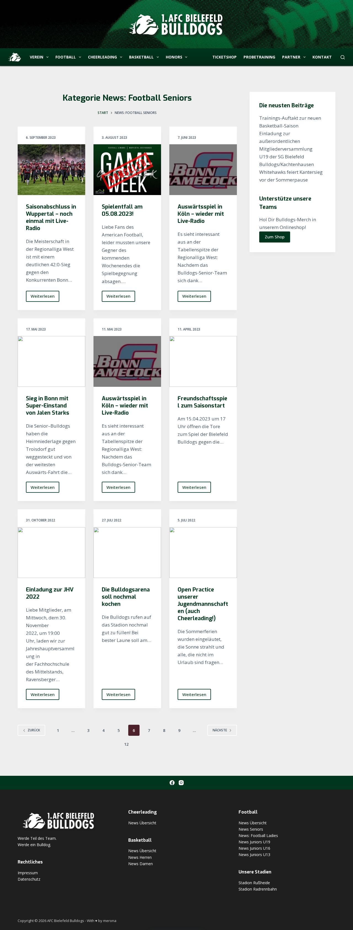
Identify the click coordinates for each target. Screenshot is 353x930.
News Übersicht (142, 822)
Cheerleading (102, 57)
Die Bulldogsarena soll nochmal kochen (126, 597)
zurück (34, 730)
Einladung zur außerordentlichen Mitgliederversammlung (285, 141)
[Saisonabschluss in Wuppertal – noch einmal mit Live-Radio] (51, 169)
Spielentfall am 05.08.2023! (122, 210)
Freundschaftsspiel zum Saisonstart (202, 402)
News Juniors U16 (254, 848)
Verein (36, 57)
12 (126, 744)
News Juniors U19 (254, 841)
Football (65, 57)
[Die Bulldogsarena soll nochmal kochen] (127, 552)
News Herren (140, 857)
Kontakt (322, 57)
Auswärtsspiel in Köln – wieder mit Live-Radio (201, 214)
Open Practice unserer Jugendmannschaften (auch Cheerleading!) (203, 604)
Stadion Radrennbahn (258, 889)
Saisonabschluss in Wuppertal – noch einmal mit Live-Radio (51, 217)
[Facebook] (172, 782)
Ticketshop (224, 57)
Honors (174, 57)
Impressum (28, 872)
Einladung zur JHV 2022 (50, 593)
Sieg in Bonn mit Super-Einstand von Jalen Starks (47, 406)
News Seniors (251, 829)
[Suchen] (343, 57)
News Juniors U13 (254, 854)
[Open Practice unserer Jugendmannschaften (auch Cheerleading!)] (203, 552)
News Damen (140, 863)
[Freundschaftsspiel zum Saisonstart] (203, 361)
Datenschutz (29, 879)
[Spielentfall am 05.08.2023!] (127, 169)
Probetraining (259, 57)
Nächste (220, 730)
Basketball (141, 57)
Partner (291, 57)
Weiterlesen (45, 297)
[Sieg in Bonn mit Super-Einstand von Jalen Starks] (51, 361)
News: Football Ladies (258, 835)
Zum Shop (275, 236)
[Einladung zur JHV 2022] (51, 552)
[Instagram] (181, 782)
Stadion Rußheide (254, 882)
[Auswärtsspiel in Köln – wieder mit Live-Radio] (203, 169)
